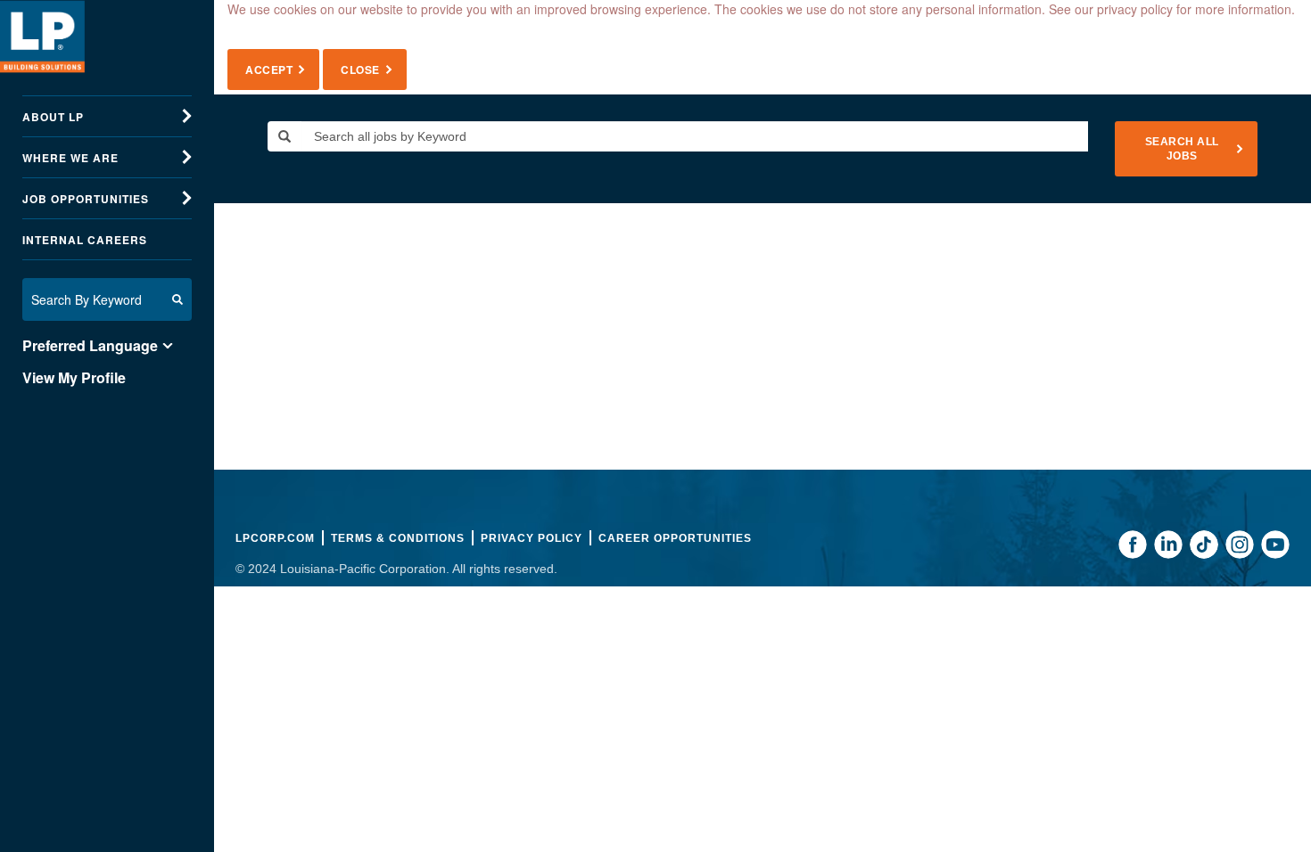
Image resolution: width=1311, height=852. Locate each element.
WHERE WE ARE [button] (70, 158)
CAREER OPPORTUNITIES (675, 538)
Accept (269, 69)
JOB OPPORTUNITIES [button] (85, 199)
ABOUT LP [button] (53, 117)
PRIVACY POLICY (531, 538)
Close (360, 69)
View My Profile (74, 378)
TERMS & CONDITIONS (398, 538)
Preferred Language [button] (90, 346)
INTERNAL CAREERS (84, 240)
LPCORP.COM (275, 538)
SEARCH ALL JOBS (1182, 148)
